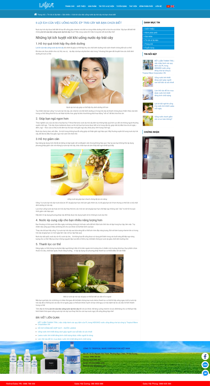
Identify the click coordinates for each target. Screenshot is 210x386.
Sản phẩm (92, 6)
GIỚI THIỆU (149, 29)
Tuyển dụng (121, 6)
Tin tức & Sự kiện (106, 6)
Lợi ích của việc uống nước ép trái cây (50, 48)
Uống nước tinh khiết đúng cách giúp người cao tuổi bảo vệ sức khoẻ (65, 332)
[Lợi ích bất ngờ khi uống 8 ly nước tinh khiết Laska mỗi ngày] (147, 107)
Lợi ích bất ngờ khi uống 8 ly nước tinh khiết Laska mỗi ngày (164, 106)
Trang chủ (149, 44)
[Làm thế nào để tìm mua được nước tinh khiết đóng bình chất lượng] (147, 94)
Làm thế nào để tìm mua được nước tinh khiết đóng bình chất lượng (64, 339)
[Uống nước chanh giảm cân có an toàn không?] (147, 120)
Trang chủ (69, 6)
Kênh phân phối (146, 6)
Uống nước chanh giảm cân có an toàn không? (164, 117)
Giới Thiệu (81, 6)
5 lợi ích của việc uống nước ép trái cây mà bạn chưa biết (79, 23)
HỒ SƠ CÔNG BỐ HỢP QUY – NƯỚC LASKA (57, 328)
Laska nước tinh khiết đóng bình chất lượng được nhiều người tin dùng (65, 335)
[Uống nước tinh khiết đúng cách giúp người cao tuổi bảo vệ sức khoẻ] (147, 81)
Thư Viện (133, 6)
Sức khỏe (66, 14)
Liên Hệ (158, 6)
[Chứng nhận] (158, 157)
